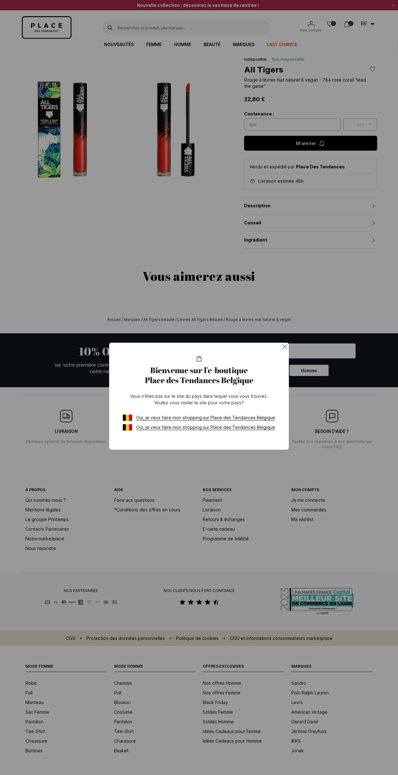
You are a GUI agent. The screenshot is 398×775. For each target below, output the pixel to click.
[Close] (285, 347)
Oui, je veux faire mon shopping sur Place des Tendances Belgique (205, 417)
